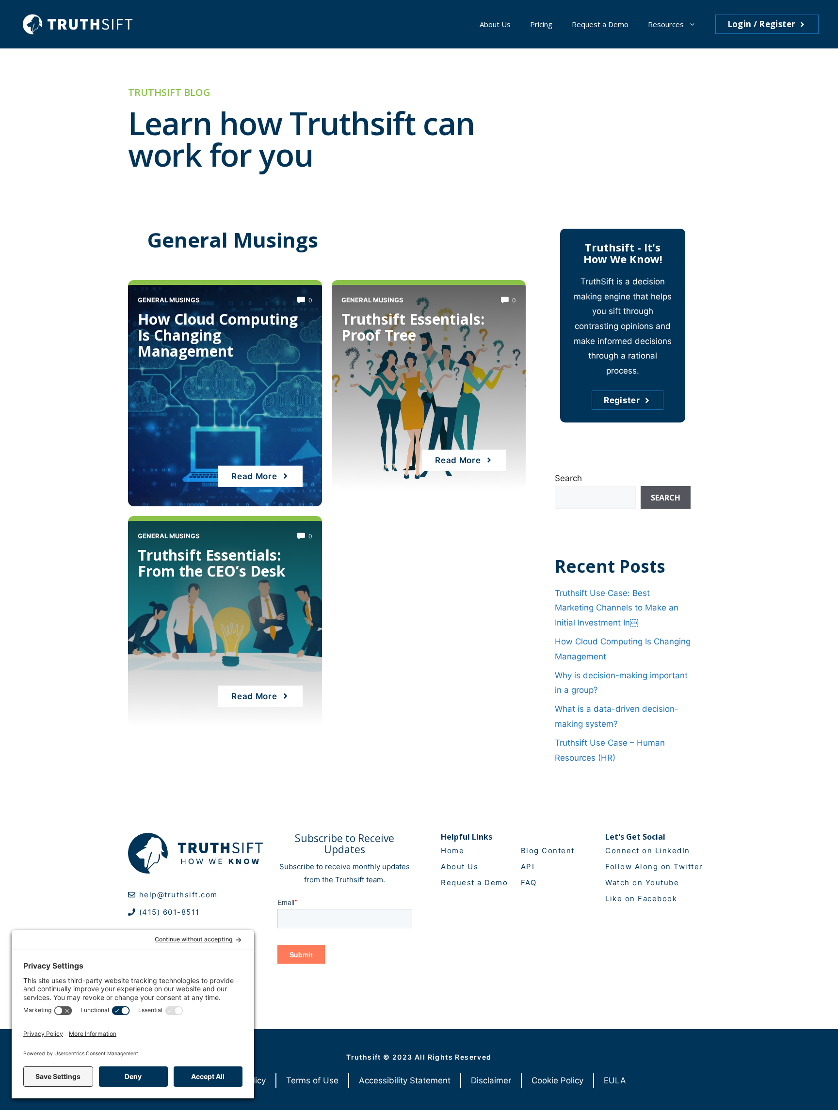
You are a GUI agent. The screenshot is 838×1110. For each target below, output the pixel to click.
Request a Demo (600, 24)
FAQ (529, 882)
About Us (495, 24)
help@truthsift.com (178, 894)
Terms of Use (312, 1080)
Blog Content (548, 850)
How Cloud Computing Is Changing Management (218, 335)
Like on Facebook (641, 898)
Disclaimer (491, 1080)
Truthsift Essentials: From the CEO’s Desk (211, 563)
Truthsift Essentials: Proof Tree (412, 327)
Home (452, 850)
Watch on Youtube (642, 882)
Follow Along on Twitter (654, 866)
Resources (666, 24)
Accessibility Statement (405, 1080)
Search (568, 478)
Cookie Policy (557, 1080)
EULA (615, 1080)
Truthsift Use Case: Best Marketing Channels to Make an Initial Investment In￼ (616, 607)
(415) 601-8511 (169, 912)
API (528, 866)
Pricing (541, 24)
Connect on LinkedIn (647, 850)
